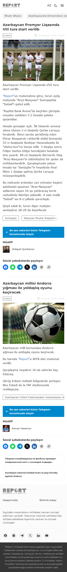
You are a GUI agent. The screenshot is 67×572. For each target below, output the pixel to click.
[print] (41, 267)
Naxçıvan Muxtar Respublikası (42, 218)
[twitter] (27, 267)
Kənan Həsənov (21, 428)
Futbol (7, 36)
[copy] (49, 267)
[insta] (13, 535)
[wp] (12, 267)
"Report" (8, 95)
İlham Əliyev (13, 15)
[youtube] (46, 535)
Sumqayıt (11, 218)
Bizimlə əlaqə (48, 500)
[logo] (11, 5)
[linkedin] (34, 267)
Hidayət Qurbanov (23, 249)
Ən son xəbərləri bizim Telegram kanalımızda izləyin (29, 232)
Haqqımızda (10, 500)
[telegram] (20, 267)
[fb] (5, 267)
